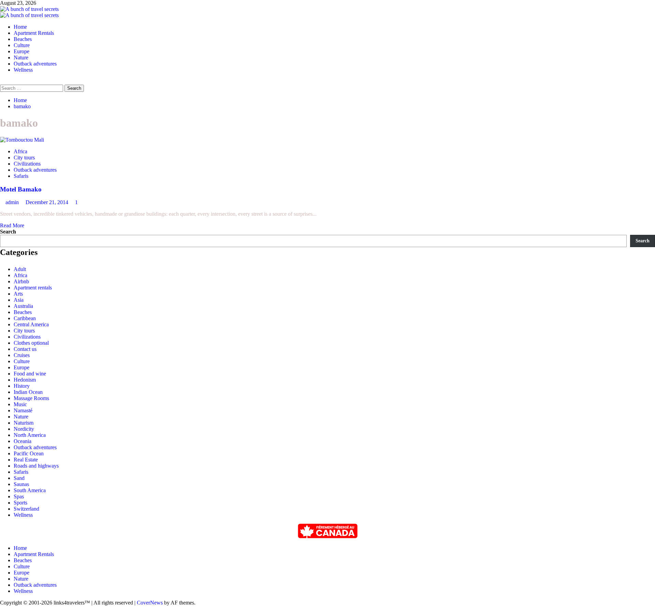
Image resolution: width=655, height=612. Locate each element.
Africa (20, 151)
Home (20, 27)
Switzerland (26, 509)
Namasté (23, 410)
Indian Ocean (28, 392)
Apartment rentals (33, 287)
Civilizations (27, 164)
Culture (22, 45)
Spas (19, 496)
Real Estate (26, 459)
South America (30, 490)
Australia (23, 306)
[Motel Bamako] (22, 140)
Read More (12, 225)
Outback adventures (35, 64)
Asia (19, 300)
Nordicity (24, 429)
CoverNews (150, 603)
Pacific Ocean (29, 453)
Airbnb (21, 281)
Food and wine (30, 373)
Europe (21, 51)
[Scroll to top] (2, 609)
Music (20, 404)
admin (12, 202)
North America (30, 435)
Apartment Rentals (34, 33)
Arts (18, 294)
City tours (24, 157)
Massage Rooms (31, 398)
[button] (2, 81)
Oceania (22, 441)
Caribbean (25, 318)
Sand (19, 478)
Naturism (23, 423)
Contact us (25, 349)
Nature (21, 57)
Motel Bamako (21, 189)
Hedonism (25, 380)
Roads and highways (36, 466)
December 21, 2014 (48, 202)
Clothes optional (31, 343)
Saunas (21, 484)
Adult (20, 269)
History (22, 386)
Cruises (22, 355)
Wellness (23, 70)
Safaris (21, 176)
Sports (20, 503)
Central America (31, 324)
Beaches (23, 39)
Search (8, 231)
